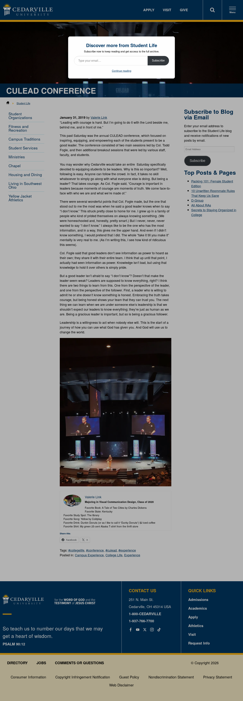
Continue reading (121, 70)
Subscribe (158, 60)
